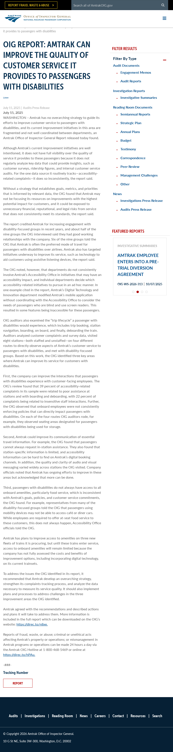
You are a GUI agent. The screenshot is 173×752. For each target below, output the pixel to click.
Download (132, 299)
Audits (13, 716)
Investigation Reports (129, 90)
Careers (100, 716)
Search (157, 716)
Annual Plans (130, 131)
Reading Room (62, 716)
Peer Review (129, 166)
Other (125, 184)
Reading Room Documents (132, 107)
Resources (138, 716)
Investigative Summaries (138, 97)
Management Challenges (139, 175)
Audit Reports (130, 81)
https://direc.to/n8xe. (32, 624)
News (117, 193)
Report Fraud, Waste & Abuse (28, 5)
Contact (118, 716)
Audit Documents (126, 65)
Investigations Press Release (141, 200)
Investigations (35, 716)
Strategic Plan (130, 122)
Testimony (128, 149)
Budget (125, 140)
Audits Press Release (136, 209)
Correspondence (133, 157)
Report (18, 683)
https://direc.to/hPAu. (19, 654)
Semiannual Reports (135, 114)
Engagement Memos (135, 72)
